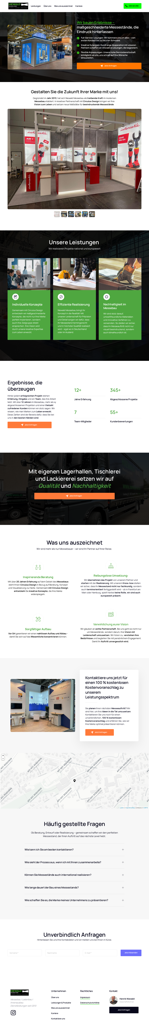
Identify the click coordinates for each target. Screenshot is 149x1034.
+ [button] (3, 755)
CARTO (146, 808)
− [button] (3, 758)
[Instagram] (15, 1013)
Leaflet (122, 808)
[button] (136, 159)
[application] (74, 781)
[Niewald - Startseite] (18, 6)
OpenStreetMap (130, 808)
